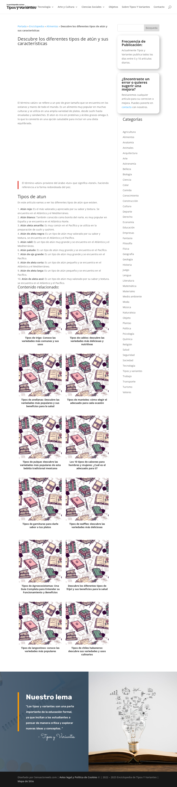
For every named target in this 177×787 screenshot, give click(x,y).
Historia (127, 264)
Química (127, 339)
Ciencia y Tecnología (38, 7)
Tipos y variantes (132, 371)
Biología (127, 174)
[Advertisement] (63, 75)
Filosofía (127, 243)
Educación (129, 227)
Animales (128, 147)
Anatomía (128, 142)
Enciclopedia (36, 26)
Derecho (127, 216)
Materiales (129, 291)
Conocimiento (131, 195)
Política (127, 328)
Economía (128, 222)
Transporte (129, 381)
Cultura (127, 206)
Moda (126, 301)
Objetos (113, 7)
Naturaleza (129, 312)
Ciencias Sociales (91, 7)
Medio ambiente (132, 296)
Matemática (129, 286)
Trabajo (127, 376)
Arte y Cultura (66, 7)
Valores (127, 392)
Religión (127, 344)
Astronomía (129, 163)
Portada (22, 26)
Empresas (128, 232)
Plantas (127, 323)
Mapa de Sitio (26, 781)
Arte (125, 158)
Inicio (19, 7)
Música (127, 307)
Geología (128, 259)
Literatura (128, 280)
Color (126, 185)
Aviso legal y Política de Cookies (78, 777)
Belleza (127, 169)
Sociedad (128, 360)
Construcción (130, 201)
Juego (126, 270)
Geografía (128, 254)
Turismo (127, 386)
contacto (127, 107)
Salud (126, 349)
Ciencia (127, 179)
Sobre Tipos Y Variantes (136, 7)
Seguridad (129, 355)
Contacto (159, 7)
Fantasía (127, 238)
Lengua (127, 275)
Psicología (128, 333)
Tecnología (129, 365)
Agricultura (129, 132)
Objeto (127, 317)
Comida (127, 190)
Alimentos (52, 26)
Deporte (127, 211)
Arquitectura (130, 153)
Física (126, 248)
